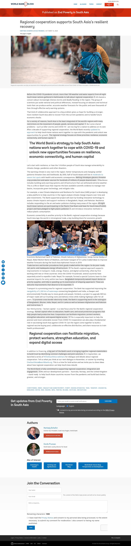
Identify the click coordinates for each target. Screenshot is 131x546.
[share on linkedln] (3, 273)
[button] (117, 4)
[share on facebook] (3, 265)
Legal (12, 538)
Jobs (39, 538)
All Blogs (83, 4)
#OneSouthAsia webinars (54, 357)
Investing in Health (34, 466)
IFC (35, 543)
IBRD (27, 543)
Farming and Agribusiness (51, 466)
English (29, 34)
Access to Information (31, 538)
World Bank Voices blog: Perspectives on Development (92, 466)
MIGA (38, 543)
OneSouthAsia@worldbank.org (39, 362)
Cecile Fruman (39, 31)
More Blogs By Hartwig (53, 435)
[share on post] (3, 269)
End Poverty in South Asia (73, 12)
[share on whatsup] (3, 277)
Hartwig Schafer (26, 31)
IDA (31, 543)
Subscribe (108, 401)
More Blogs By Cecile (52, 451)
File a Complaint (115, 538)
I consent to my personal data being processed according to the (86, 411)
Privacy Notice (47, 518)
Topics (91, 4)
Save (30, 527)
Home (75, 4)
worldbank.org (113, 1)
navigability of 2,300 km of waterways (42, 291)
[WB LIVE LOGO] (109, 5)
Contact (99, 4)
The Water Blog (69, 466)
